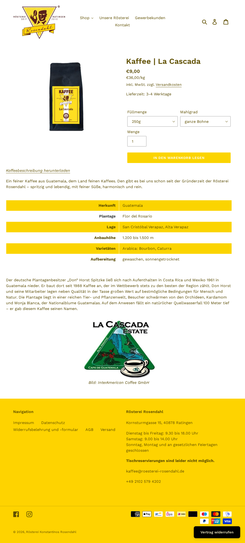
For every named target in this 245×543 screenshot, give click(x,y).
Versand (107, 429)
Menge (133, 132)
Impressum (23, 422)
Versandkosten (169, 84)
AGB (89, 429)
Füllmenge (137, 112)
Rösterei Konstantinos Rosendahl (51, 532)
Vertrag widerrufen (217, 532)
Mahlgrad (189, 112)
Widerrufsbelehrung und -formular (45, 429)
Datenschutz (53, 422)
